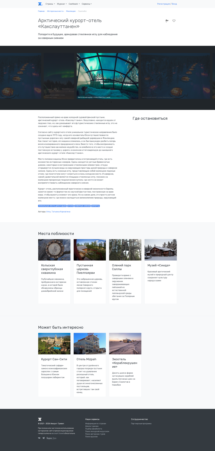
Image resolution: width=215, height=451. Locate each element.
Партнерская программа (141, 424)
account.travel (58, 433)
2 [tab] (107, 102)
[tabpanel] (107, 76)
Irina (48, 211)
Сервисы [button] (86, 4)
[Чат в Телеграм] (43, 438)
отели (70, 206)
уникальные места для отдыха (52, 206)
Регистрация (163, 4)
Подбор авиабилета (93, 429)
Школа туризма (91, 426)
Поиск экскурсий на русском (97, 431)
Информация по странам (95, 424)
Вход (174, 4)
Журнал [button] (61, 4)
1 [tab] (104, 102)
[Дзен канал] (51, 438)
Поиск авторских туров (95, 434)
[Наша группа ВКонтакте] (39, 438)
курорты (95, 206)
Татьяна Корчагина (61, 211)
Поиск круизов (91, 437)
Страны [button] (50, 4)
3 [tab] (111, 102)
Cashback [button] (73, 4)
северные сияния (82, 206)
